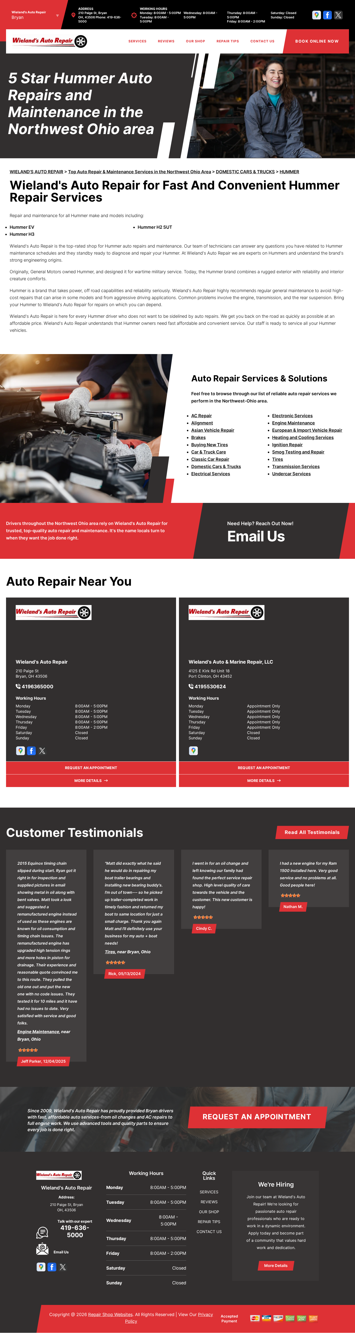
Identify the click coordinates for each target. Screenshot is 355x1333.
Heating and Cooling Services (303, 437)
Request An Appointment (257, 1116)
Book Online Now (317, 41)
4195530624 (209, 686)
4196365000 (37, 686)
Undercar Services (291, 473)
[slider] (28, 1050)
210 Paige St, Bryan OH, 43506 (92, 15)
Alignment (202, 422)
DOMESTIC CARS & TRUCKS (245, 171)
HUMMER (289, 171)
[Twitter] (338, 15)
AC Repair (201, 415)
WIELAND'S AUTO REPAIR (36, 171)
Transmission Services (296, 466)
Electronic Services (292, 415)
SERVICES (137, 41)
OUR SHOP (195, 41)
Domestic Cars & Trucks (216, 466)
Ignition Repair (287, 444)
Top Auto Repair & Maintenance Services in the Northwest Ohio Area (139, 171)
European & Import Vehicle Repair (307, 430)
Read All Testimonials (312, 832)
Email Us (256, 536)
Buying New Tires (209, 444)
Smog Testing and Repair (298, 451)
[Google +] (316, 15)
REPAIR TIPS (228, 41)
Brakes (198, 437)
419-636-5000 (74, 1231)
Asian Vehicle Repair (212, 430)
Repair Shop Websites (110, 1314)
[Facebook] (327, 15)
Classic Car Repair (210, 459)
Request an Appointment (91, 767)
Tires (277, 459)
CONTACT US (262, 41)
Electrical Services (210, 473)
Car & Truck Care (208, 451)
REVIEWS (166, 41)
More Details (89, 780)
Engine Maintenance (293, 422)
